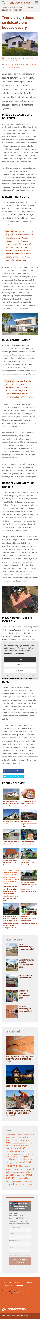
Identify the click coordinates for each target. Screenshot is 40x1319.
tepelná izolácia (15, 1181)
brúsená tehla (11, 1134)
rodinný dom (13, 1166)
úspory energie (10, 67)
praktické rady (13, 1159)
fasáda (20, 1137)
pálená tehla (14, 1163)
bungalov (19, 1134)
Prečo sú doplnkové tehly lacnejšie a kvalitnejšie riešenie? (18, 1113)
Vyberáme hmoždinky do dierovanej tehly (26, 1008)
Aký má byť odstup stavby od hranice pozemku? (26, 946)
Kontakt (16, 1293)
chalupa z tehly (25, 1134)
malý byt (8, 1145)
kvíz (31, 1143)
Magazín (19, 1285)
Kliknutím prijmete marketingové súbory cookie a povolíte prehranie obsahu (20, 1206)
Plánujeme (11, 7)
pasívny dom (29, 1154)
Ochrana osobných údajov (28, 675)
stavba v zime (22, 1169)
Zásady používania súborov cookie (12, 675)
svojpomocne (19, 1172)
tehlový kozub (19, 1178)
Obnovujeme (7, 1285)
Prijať (20, 659)
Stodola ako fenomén (16, 1086)
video (21, 1181)
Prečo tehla (24, 1159)
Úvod (4, 7)
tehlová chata (20, 1175)
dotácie (13, 1137)
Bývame (29, 1282)
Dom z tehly (20, 2)
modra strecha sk (10, 64)
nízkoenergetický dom (23, 64)
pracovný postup (23, 1157)
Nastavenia (20, 670)
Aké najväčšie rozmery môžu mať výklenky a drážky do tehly (20, 1059)
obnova (23, 1154)
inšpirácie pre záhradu (21, 1143)
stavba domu (12, 1169)
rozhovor (25, 1166)
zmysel (18, 67)
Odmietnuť (20, 665)
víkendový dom (28, 1181)
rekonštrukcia (25, 1162)
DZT (17, 1137)
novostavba (20, 1152)
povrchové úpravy (11, 1157)
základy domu (18, 1184)
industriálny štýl (16, 1140)
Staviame (18, 1282)
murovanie (17, 1148)
